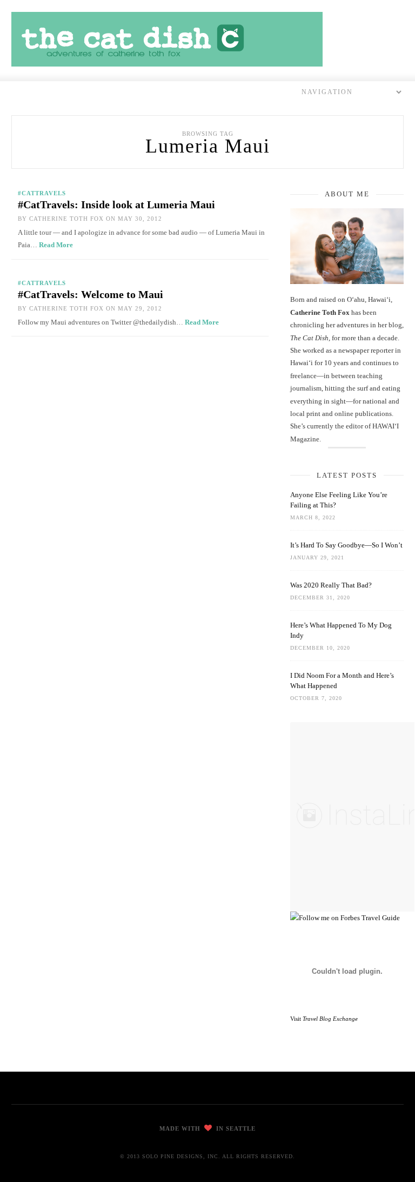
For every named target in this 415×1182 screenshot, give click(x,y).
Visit (324, 1018)
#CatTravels (42, 193)
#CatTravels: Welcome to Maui (90, 294)
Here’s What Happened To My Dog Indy (341, 630)
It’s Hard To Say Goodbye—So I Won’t (346, 545)
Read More (56, 245)
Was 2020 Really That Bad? (331, 585)
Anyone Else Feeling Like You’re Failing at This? (338, 500)
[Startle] (345, 918)
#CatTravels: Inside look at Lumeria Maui (116, 204)
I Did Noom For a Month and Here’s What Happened (342, 680)
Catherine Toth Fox (66, 218)
